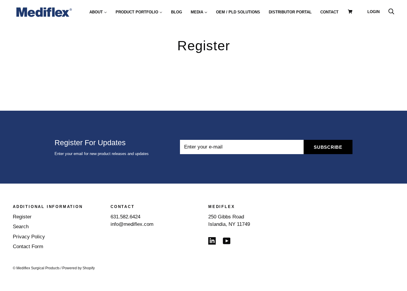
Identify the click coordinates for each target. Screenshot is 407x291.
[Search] (391, 12)
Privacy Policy (29, 237)
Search (21, 226)
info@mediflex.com (132, 224)
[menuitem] (98, 12)
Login (373, 12)
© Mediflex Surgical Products (36, 268)
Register (22, 217)
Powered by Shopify (78, 268)
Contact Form (28, 246)
